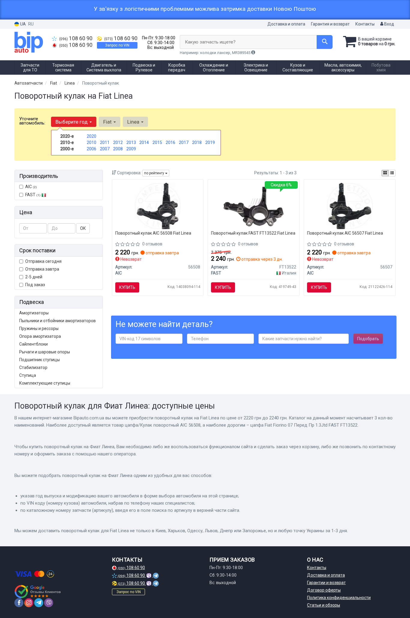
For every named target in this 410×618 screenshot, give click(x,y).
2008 (118, 148)
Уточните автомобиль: (32, 121)
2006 (91, 148)
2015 (157, 142)
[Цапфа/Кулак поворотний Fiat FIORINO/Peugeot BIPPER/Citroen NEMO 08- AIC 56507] (350, 205)
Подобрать (368, 338)
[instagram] (28, 602)
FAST (33, 194)
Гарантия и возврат (330, 24)
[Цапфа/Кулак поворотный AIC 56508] (157, 205)
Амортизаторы (34, 312)
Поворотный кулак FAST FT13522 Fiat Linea (253, 233)
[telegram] (38, 602)
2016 (170, 142)
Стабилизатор (33, 367)
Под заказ (35, 284)
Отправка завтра (42, 269)
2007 (105, 148)
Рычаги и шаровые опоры (44, 352)
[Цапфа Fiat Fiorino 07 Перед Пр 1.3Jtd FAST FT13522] (254, 205)
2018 (197, 142)
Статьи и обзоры (323, 605)
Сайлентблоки (33, 344)
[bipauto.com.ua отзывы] (37, 591)
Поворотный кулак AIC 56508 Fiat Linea (153, 233)
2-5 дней (33, 276)
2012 (118, 142)
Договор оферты (324, 590)
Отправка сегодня (43, 261)
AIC (31, 186)
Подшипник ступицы (39, 359)
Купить (127, 287)
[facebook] (18, 602)
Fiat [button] (108, 122)
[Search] (325, 42)
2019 (210, 142)
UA (22, 24)
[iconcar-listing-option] (392, 173)
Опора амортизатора (40, 336)
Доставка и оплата (286, 24)
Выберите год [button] (72, 122)
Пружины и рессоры (39, 328)
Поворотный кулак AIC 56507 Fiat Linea (345, 233)
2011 (105, 142)
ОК (83, 228)
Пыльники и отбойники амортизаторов (57, 320)
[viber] (48, 602)
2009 (131, 148)
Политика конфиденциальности (339, 597)
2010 (91, 142)
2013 (131, 142)
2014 (144, 142)
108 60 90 (75, 38)
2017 (183, 142)
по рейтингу (154, 173)
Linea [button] (133, 122)
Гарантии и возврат (326, 582)
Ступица (27, 375)
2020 (91, 136)
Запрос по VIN (117, 45)
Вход (388, 24)
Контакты (365, 24)
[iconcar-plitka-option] (385, 173)
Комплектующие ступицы (44, 383)
